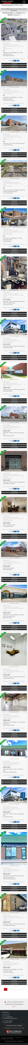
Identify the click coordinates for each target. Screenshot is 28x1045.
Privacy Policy (3, 1038)
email (13, 1006)
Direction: (10, 15)
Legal (8, 1038)
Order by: (19, 13)
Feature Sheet (14, 63)
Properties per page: (7, 13)
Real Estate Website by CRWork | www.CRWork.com (14, 1041)
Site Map (11, 1038)
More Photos (14, 65)
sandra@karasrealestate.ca (10, 1018)
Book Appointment (14, 67)
